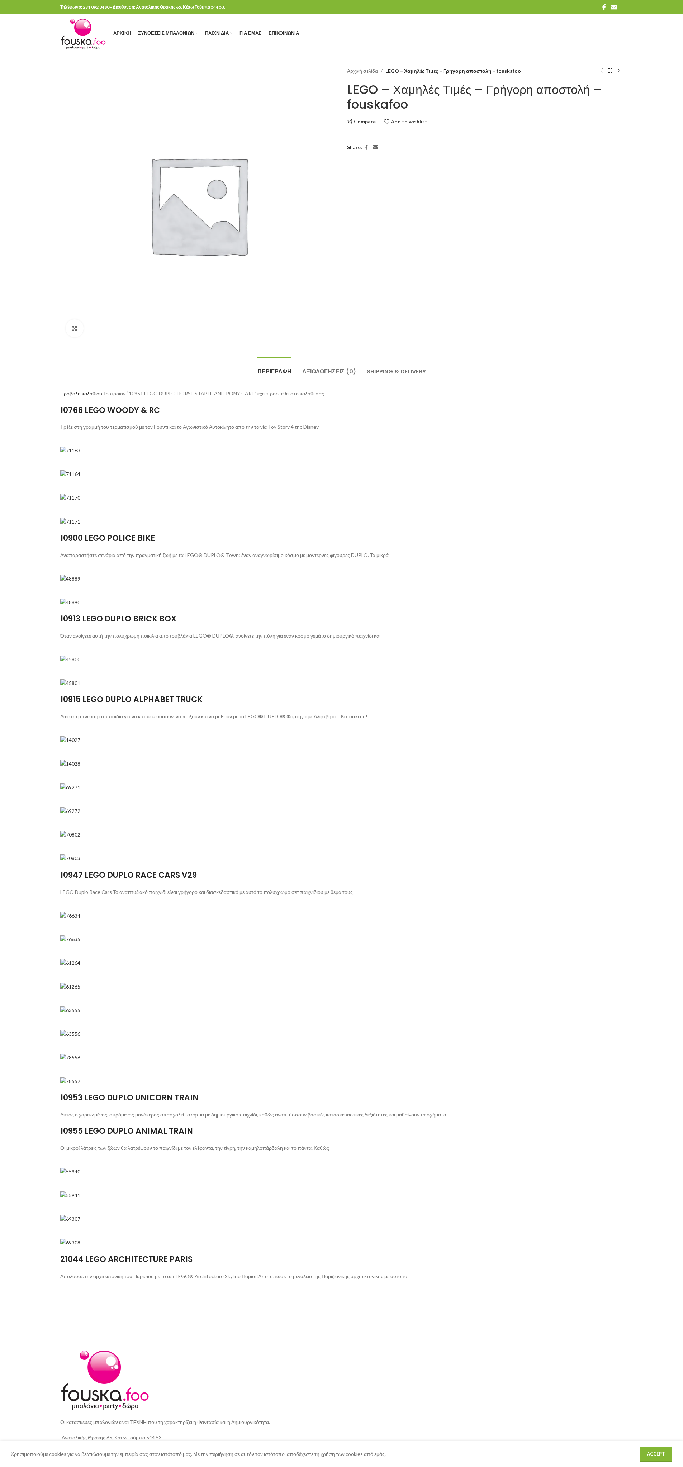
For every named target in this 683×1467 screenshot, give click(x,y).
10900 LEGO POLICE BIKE (107, 538)
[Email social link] (613, 7)
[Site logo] (83, 32)
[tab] (274, 368)
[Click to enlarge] (75, 328)
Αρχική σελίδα (362, 71)
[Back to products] (610, 71)
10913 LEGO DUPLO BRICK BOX (118, 618)
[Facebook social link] (604, 7)
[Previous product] (601, 71)
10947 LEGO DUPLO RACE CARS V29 (128, 875)
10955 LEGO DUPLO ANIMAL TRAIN (126, 1131)
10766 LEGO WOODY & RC (110, 410)
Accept (656, 1454)
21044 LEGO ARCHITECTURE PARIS (126, 1259)
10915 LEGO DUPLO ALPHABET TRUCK (131, 699)
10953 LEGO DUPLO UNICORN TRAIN (129, 1097)
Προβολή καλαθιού (81, 393)
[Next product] (619, 71)
